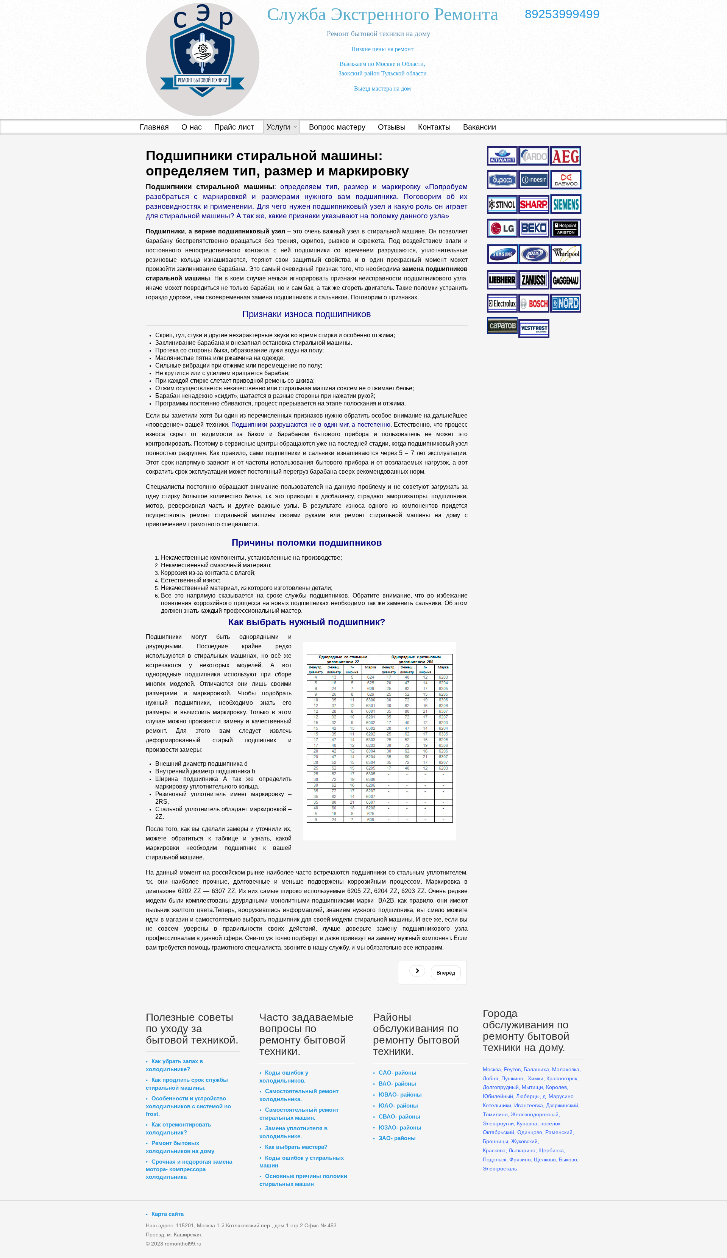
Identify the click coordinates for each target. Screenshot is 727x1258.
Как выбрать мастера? (296, 1147)
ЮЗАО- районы (400, 1127)
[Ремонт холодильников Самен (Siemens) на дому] (565, 204)
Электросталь (500, 1169)
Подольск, (495, 1159)
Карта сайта (167, 1214)
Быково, (569, 1159)
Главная (154, 127)
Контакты (434, 127)
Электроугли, (499, 1123)
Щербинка (551, 1150)
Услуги (278, 127)
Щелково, (545, 1159)
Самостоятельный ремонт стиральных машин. (299, 1113)
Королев (556, 1087)
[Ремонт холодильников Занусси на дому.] (533, 279)
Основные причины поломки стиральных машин (303, 1180)
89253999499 (562, 14)
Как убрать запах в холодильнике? (174, 1065)
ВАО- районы (397, 1083)
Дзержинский (562, 1105)
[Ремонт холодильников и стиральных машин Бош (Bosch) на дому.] (533, 303)
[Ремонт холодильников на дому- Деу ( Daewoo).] (565, 180)
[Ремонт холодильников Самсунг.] (502, 254)
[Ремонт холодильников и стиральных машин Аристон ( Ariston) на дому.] (565, 228)
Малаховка (565, 1069)
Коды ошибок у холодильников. (283, 1076)
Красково (494, 1150)
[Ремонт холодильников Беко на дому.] (533, 228)
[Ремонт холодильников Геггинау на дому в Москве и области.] (565, 279)
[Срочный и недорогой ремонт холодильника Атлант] (502, 155)
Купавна (527, 1123)
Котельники (497, 1105)
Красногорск (561, 1078)
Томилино (495, 1114)
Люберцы (528, 1096)
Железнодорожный (535, 1114)
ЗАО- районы (397, 1138)
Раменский (559, 1132)
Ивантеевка (528, 1105)
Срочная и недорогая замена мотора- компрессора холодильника (189, 1169)
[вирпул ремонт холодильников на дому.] (565, 254)
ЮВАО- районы (400, 1094)
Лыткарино (522, 1150)
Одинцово (529, 1132)
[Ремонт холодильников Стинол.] (502, 203)
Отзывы (392, 127)
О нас (191, 127)
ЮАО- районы (398, 1105)
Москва (492, 1069)
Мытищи (532, 1087)
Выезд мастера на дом (382, 88)
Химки (535, 1078)
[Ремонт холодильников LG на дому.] (502, 228)
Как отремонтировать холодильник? (178, 1128)
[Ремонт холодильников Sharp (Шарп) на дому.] (533, 204)
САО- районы (398, 1072)
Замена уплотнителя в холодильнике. (293, 1132)
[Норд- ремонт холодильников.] (565, 303)
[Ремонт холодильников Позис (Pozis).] (533, 254)
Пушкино (512, 1078)
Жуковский (524, 1141)
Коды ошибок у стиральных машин (301, 1162)
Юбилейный (498, 1096)
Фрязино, (520, 1159)
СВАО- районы (399, 1116)
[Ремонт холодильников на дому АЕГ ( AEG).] (565, 156)
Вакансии (479, 127)
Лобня (490, 1078)
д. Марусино (557, 1096)
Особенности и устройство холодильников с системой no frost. (188, 1106)
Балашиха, (537, 1069)
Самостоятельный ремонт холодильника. (299, 1095)
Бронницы (495, 1141)
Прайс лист (234, 127)
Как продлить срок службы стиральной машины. (187, 1083)
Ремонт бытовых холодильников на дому (180, 1147)
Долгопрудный (501, 1087)
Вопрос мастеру (337, 127)
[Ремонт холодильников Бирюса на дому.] (502, 179)
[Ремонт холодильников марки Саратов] (502, 325)
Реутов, (513, 1069)
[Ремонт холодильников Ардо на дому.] (533, 155)
